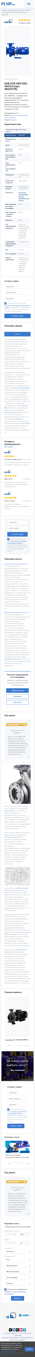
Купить (17, 334)
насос (22, 661)
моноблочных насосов (12, 659)
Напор (6, 1240)
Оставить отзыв (24, 23)
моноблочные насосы (11, 412)
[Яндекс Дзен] (10, 1331)
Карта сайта (14, 1337)
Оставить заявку (16, 1126)
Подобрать (17, 696)
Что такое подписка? (11, 1333)
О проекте (5, 1337)
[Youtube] (21, 1331)
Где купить (17, 702)
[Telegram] (24, 1331)
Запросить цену (18, 691)
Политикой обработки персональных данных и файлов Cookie (11, 1353)
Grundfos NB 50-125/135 (23, 1040)
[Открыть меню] (29, 4)
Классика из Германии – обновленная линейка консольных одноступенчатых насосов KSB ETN (17, 1156)
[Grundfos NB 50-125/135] (17, 1017)
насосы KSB (17, 419)
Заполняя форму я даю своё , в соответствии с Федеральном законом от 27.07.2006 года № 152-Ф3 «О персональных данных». (17, 307)
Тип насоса (8, 1248)
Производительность (11, 1231)
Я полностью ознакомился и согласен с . (15, 1291)
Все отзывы (8, 447)
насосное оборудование (21, 388)
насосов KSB (8, 811)
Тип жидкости (9, 1256)
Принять (29, 1349)
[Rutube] (17, 1331)
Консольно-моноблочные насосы (23, 194)
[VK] (14, 1331)
